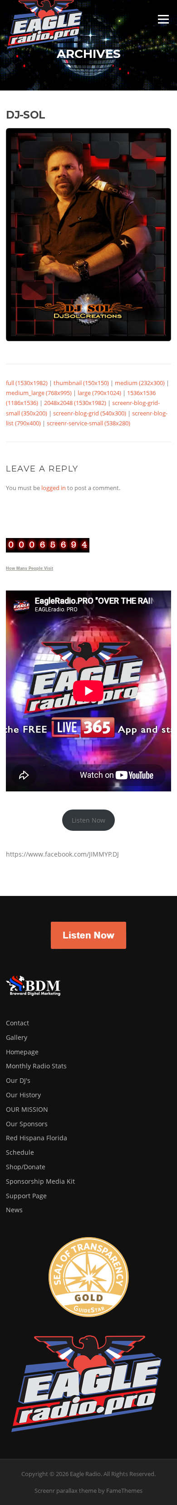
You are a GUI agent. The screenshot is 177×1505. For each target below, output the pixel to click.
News (14, 1209)
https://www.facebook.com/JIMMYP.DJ (62, 854)
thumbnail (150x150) (81, 383)
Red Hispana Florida (36, 1138)
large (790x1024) (99, 393)
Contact (17, 1023)
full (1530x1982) (27, 383)
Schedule (20, 1152)
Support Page (26, 1195)
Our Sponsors (27, 1123)
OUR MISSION (27, 1109)
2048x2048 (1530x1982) (75, 403)
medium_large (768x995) (39, 393)
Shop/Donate (25, 1166)
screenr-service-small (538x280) (88, 423)
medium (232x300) (140, 383)
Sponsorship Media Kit (40, 1181)
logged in (53, 488)
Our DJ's (18, 1080)
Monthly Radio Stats (36, 1066)
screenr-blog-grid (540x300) (89, 413)
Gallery (16, 1037)
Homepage (22, 1052)
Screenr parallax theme (65, 1490)
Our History (23, 1095)
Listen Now (88, 820)
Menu (163, 19)
